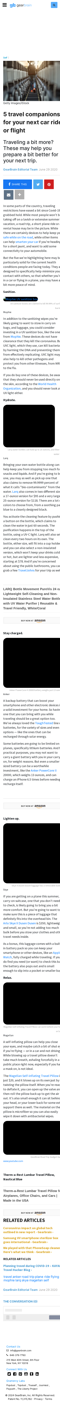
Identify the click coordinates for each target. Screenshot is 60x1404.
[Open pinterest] (20, 1374)
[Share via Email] (8, 195)
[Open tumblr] (31, 1374)
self (46, 1280)
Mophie (16, 336)
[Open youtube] (26, 1374)
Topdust (21, 1385)
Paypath (10, 1388)
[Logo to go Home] (21, 5)
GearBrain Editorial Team (20, 169)
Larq (15, 491)
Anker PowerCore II (44, 770)
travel (8, 1276)
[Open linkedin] (37, 1374)
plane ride (42, 1276)
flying (55, 1276)
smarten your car (27, 242)
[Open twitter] (9, 1374)
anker (17, 1276)
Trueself (32, 1385)
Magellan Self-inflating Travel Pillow (34, 1076)
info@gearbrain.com (20, 1350)
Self (5, 58)
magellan (36, 1280)
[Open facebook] (14, 1374)
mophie (9, 1280)
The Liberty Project (27, 1388)
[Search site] (54, 5)
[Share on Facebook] (17, 184)
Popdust (10, 1385)
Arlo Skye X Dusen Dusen (19, 923)
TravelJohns (26, 570)
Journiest (44, 1385)
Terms (48, 1398)
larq (18, 1280)
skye (25, 1280)
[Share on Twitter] (38, 184)
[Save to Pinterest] (49, 184)
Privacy (38, 1398)
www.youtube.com (13, 1161)
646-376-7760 (18, 1355)
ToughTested (44, 723)
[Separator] (19, 194)
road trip (28, 1276)
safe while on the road (18, 237)
